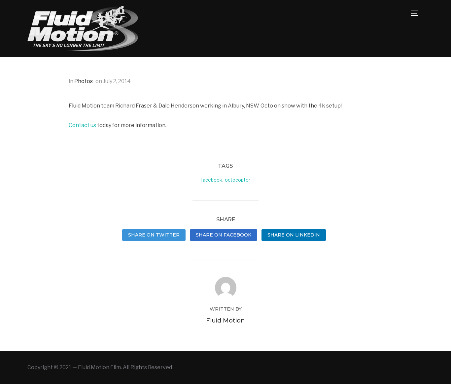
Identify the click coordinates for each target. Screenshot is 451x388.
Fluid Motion (225, 320)
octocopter (237, 180)
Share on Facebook (223, 235)
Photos (83, 81)
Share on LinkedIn (293, 235)
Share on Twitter (154, 235)
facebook (211, 180)
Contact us (82, 125)
